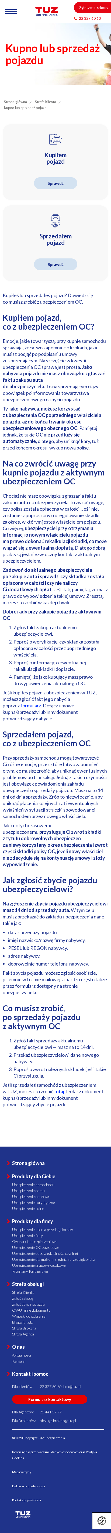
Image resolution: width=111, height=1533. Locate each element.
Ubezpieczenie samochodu (33, 1184)
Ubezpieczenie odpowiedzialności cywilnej (45, 1253)
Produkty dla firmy (32, 1221)
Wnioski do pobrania (29, 1316)
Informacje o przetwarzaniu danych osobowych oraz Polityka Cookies (54, 1455)
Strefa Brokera (24, 1328)
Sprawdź (56, 183)
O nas (18, 1347)
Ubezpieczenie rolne (28, 1208)
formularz (30, 705)
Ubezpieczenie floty (27, 1235)
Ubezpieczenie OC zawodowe (35, 1247)
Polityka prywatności (26, 1500)
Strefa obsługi (28, 1284)
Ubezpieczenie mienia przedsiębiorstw (42, 1229)
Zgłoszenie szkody (93, 7)
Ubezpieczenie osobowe (31, 1196)
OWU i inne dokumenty (31, 1310)
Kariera (18, 1361)
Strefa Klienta (23, 1292)
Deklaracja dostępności (28, 1486)
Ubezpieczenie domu (28, 1190)
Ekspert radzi (22, 1322)
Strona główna (28, 1163)
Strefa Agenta (23, 1334)
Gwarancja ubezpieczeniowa (34, 1241)
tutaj (59, 1091)
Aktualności (21, 1355)
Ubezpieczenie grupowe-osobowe (39, 1265)
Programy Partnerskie (30, 1271)
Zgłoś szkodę (22, 1298)
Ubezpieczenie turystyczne (33, 1202)
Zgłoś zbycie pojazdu (28, 1304)
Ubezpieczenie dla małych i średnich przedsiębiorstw (53, 1259)
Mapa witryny (21, 1472)
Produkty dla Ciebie (33, 1176)
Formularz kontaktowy (49, 1399)
